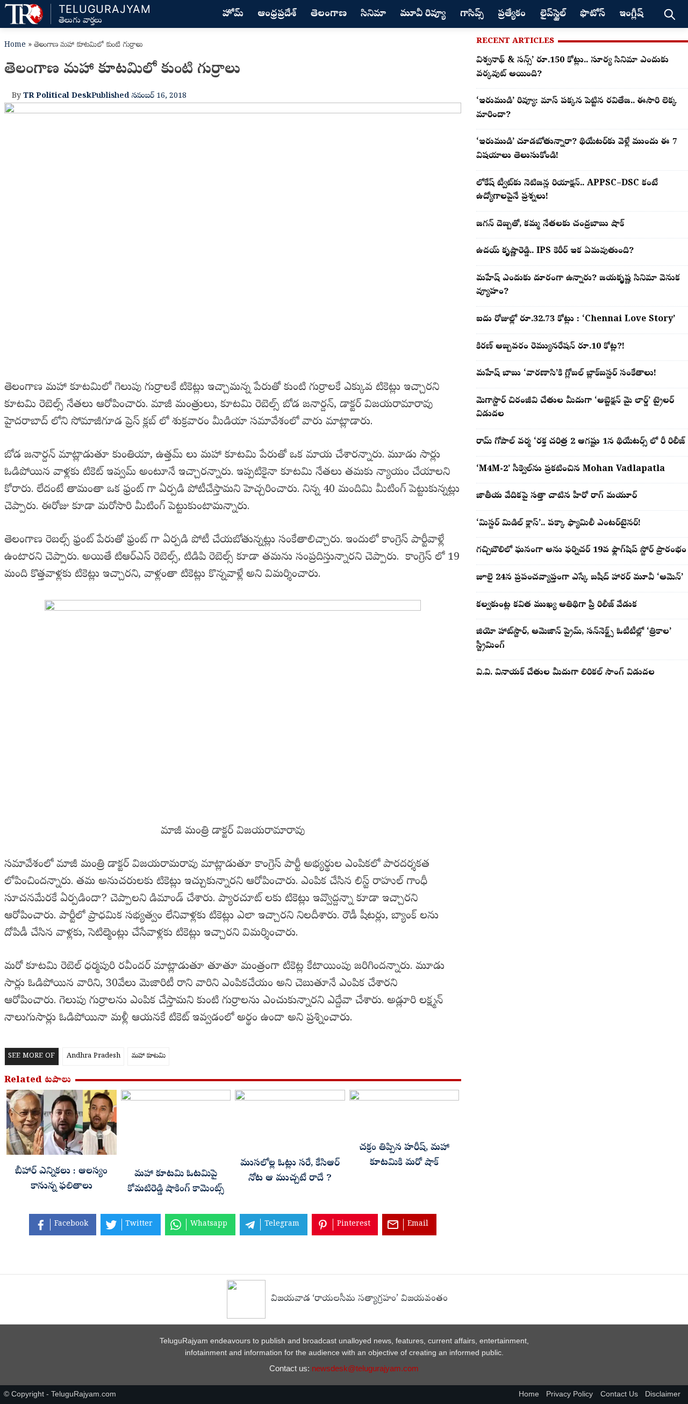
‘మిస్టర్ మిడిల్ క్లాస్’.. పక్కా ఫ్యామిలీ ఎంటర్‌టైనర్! (558, 524)
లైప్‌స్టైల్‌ (553, 14)
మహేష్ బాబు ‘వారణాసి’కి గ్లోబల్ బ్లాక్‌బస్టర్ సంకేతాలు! (566, 374)
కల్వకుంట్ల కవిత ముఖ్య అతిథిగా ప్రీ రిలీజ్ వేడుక (556, 605)
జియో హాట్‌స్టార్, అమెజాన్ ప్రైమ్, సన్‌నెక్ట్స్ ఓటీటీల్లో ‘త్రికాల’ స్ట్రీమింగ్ (573, 639)
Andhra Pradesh (93, 1056)
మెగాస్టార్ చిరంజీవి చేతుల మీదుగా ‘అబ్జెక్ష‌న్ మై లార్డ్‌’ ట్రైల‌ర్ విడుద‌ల (575, 408)
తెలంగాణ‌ (329, 14)
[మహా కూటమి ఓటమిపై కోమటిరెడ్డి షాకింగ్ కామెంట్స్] (176, 1126)
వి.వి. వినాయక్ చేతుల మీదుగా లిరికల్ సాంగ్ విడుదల (565, 673)
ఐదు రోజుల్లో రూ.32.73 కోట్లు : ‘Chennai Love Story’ (575, 319)
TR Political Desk (57, 96)
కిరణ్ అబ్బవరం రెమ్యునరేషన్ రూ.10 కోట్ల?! (550, 347)
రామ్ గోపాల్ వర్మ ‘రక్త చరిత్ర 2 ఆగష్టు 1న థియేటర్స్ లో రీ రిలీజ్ (580, 442)
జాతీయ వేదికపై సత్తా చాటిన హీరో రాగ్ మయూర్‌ (556, 496)
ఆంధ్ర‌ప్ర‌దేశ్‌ (276, 14)
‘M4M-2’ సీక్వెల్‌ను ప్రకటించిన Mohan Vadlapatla (570, 469)
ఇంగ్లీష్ (631, 14)
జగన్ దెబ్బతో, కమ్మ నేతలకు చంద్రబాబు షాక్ (550, 224)
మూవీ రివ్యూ (423, 14)
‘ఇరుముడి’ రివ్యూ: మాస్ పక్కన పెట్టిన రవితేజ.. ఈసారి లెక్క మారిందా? (576, 108)
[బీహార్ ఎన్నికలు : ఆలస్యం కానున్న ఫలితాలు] (61, 1125)
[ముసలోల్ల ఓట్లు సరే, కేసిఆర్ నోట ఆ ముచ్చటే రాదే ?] (290, 1121)
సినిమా (373, 14)
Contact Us (619, 1394)
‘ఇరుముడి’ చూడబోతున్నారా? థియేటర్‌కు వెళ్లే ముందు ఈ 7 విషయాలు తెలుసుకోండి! (576, 149)
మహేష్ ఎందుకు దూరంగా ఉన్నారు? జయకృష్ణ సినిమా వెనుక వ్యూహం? (578, 286)
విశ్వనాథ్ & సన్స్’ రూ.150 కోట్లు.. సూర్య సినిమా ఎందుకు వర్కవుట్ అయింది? (572, 68)
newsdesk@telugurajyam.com (365, 1368)
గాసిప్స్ (472, 14)
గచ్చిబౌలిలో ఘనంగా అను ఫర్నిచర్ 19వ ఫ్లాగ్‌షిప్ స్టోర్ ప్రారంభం (581, 550)
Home (15, 45)
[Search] (669, 14)
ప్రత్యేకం (512, 14)
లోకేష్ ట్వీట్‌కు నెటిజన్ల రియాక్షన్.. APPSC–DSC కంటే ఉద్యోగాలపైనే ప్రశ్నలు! (567, 191)
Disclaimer (662, 1394)
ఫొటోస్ (592, 14)
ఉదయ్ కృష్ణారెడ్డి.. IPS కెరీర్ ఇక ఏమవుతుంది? (555, 251)
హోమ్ (233, 14)
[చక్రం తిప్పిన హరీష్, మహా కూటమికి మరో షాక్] (404, 1113)
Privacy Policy (569, 1394)
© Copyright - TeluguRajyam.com (60, 1394)
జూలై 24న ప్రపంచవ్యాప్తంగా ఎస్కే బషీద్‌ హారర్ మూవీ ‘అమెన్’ (579, 578)
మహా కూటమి (149, 1056)
